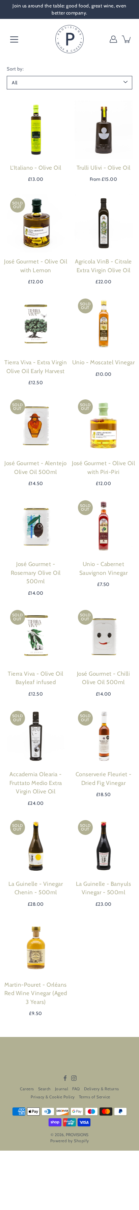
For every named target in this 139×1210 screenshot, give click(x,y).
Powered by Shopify (69, 1140)
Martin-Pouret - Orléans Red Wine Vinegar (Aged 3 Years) (35, 993)
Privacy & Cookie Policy (53, 1096)
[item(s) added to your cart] (126, 39)
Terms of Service (94, 1096)
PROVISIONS (77, 1134)
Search (44, 1088)
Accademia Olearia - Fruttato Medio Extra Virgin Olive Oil (35, 783)
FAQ (76, 1088)
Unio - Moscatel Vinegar (103, 362)
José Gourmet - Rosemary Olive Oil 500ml (36, 573)
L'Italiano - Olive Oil (35, 167)
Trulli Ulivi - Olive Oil (104, 167)
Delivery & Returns (101, 1088)
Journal (61, 1088)
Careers (27, 1088)
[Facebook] (65, 1078)
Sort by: (15, 69)
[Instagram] (74, 1078)
